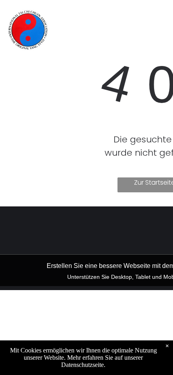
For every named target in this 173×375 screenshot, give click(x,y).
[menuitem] (83, 16)
